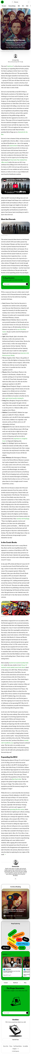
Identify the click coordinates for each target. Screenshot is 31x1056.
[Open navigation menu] (28, 2)
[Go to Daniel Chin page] (5, 916)
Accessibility (25, 1046)
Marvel (15, 37)
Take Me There (15, 1039)
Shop (25, 982)
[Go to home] (2, 2)
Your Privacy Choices (17, 1046)
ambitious (10, 66)
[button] (15, 2)
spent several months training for (14, 398)
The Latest (4, 5)
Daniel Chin (16, 60)
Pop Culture (8, 969)
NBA (19, 5)
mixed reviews (13, 145)
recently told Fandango (23, 518)
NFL (23, 5)
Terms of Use (5, 1046)
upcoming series (17, 809)
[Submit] (27, 284)
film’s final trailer (16, 779)
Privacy (10, 1046)
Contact (6, 982)
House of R (5, 975)
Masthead (15, 982)
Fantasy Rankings (12, 5)
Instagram (15, 1048)
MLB (27, 5)
